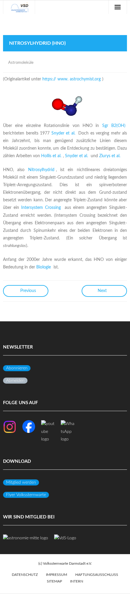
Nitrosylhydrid (41, 170)
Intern (76, 581)
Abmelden (15, 380)
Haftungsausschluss (96, 574)
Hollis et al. (51, 156)
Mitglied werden (21, 482)
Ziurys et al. (109, 156)
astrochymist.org (85, 79)
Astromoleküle (21, 63)
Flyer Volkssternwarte (26, 495)
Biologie (43, 267)
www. (62, 79)
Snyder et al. (63, 133)
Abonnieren (17, 368)
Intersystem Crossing (41, 208)
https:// (49, 79)
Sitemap (54, 581)
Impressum (56, 574)
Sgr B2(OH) (113, 126)
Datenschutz (25, 574)
